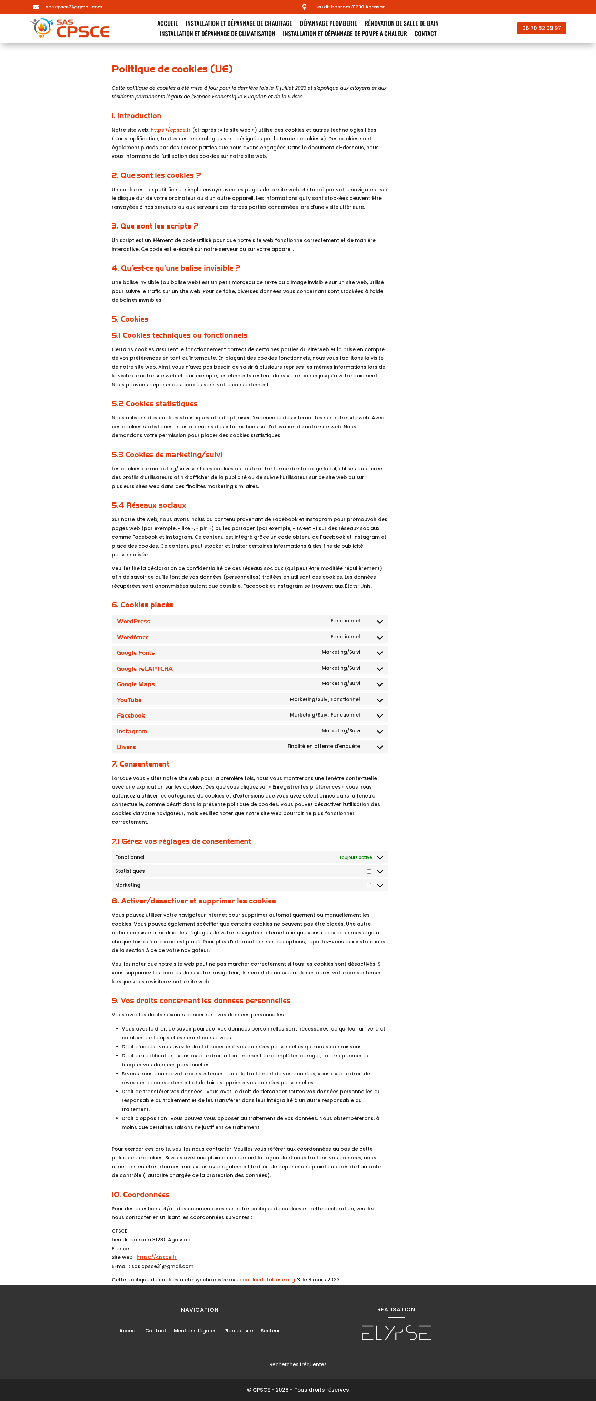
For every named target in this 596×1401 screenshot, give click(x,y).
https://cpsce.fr (171, 129)
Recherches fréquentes (298, 1364)
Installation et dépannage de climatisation (217, 34)
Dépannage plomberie (328, 24)
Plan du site (238, 1331)
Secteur (270, 1331)
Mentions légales (195, 1331)
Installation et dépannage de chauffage (239, 24)
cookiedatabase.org (269, 1279)
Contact (426, 34)
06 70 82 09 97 (541, 28)
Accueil (167, 24)
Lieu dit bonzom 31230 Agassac (349, 6)
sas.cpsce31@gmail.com (74, 6)
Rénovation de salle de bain (402, 24)
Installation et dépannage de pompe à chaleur (345, 34)
